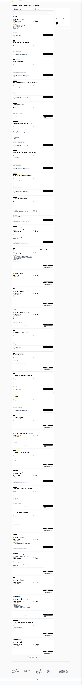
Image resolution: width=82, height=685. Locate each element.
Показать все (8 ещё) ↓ (16, 133)
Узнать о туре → (48, 34)
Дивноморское (22, 453)
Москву (21, 490)
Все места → (25, 673)
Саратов (20, 1)
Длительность (58, 21)
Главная (13, 3)
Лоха (20, 62)
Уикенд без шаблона (18, 35)
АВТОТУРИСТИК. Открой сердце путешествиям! (22, 220)
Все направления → (14, 673)
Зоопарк (25, 672)
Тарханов (21, 273)
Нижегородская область (15, 671)
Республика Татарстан (15, 669)
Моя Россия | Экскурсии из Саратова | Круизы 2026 (22, 54)
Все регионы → (49, 673)
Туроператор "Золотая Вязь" (63, 672)
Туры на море (38, 671)
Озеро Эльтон (22, 418)
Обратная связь (19, 679)
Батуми (21, 623)
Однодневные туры (39, 670)
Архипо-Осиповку (23, 83)
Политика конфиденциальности (41, 679)
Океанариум (26, 671)
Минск (21, 355)
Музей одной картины (27, 670)
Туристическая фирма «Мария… (64, 671)
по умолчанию (50, 12)
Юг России (49, 672)
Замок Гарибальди (26, 669)
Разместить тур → (67, 1)
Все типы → (37, 674)
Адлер (21, 473)
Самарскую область (23, 433)
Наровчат (21, 397)
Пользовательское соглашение (32, 679)
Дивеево (13, 670)
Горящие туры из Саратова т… (63, 670)
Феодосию (22, 124)
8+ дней (57, 24)
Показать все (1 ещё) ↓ (16, 28)
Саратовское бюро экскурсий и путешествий (21, 368)
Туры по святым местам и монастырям (39, 673)
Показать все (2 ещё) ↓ (16, 71)
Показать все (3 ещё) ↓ (16, 565)
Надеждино (22, 251)
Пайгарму (21, 312)
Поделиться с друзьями (48, 36)
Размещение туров (24, 679)
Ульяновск (13, 672)
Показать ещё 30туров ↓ (33, 657)
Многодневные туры (39, 669)
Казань (21, 199)
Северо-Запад (49, 671)
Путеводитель (14, 679)
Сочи (21, 556)
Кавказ (48, 670)
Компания (57, 13)
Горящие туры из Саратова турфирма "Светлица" (22, 97)
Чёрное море (49, 669)
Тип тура (57, 10)
